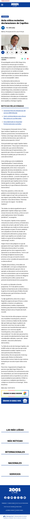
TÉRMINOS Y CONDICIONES (8, 503)
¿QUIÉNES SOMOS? (10, 510)
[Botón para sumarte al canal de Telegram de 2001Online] (25, 59)
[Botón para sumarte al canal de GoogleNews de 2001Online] (15, 401)
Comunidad (5, 16)
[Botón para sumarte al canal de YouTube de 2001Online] (28, 59)
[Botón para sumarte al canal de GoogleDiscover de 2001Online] (15, 393)
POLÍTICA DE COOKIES (9, 506)
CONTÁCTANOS (19, 510)
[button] (7, 52)
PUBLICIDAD (19, 506)
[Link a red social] (5, 497)
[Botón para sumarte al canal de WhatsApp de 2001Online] (22, 59)
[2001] (15, 4)
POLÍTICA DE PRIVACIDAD (22, 503)
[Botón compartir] (2, 52)
